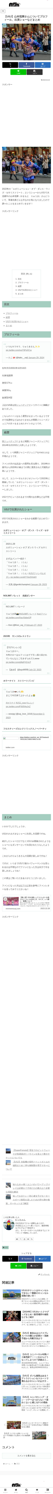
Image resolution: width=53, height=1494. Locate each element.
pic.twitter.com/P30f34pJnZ (18, 706)
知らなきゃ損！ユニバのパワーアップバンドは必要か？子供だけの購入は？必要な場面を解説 (28, 1188)
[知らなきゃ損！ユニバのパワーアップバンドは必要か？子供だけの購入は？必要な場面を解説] (8, 1185)
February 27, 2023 (33, 625)
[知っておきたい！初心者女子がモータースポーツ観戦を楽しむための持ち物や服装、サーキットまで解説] (8, 1196)
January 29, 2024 (36, 358)
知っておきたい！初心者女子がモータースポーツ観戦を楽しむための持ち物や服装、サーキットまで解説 (28, 1200)
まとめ (20, 294)
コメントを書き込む (26, 1456)
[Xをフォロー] (20, 1239)
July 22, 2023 (35, 670)
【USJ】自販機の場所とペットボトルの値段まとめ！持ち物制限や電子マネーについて (28, 1165)
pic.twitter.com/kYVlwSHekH (24, 577)
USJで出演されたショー (27, 290)
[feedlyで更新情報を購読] (28, 1239)
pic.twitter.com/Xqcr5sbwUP (18, 618)
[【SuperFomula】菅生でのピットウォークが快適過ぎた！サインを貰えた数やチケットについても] (8, 1151)
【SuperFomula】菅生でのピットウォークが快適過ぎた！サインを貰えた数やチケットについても (28, 1154)
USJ (6, 1247)
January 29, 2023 (39, 584)
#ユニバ (30, 703)
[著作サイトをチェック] (17, 1239)
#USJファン (34, 573)
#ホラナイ (10, 703)
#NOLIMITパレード (27, 614)
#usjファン (42, 614)
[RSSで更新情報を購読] (31, 1239)
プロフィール (23, 282)
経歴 (19, 286)
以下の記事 (26, 886)
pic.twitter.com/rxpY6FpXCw (19, 350)
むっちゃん (20, 1220)
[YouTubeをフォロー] (24, 1239)
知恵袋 (17, 464)
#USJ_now (21, 703)
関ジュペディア (21, 405)
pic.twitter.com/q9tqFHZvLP (18, 662)
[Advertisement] (26, 112)
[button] (35, 72)
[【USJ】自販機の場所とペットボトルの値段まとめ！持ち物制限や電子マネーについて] (8, 1162)
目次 (23, 274)
